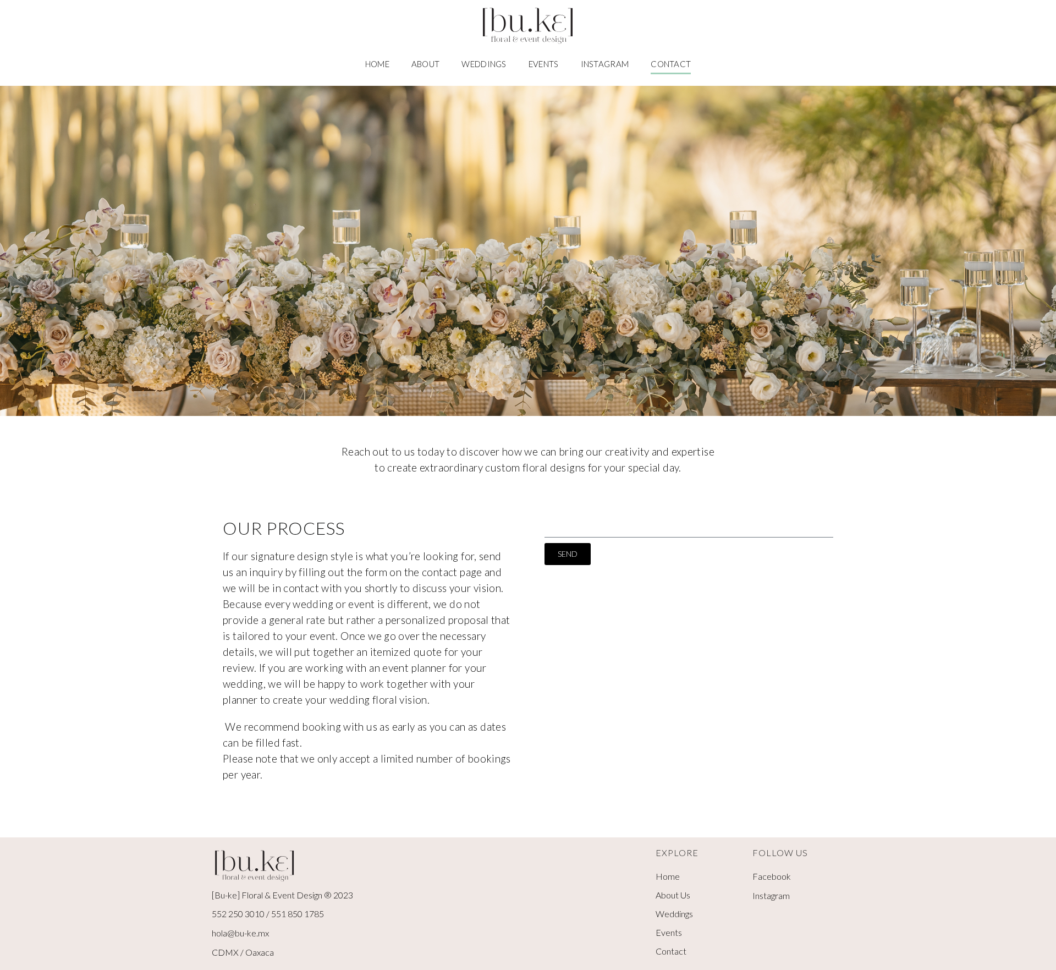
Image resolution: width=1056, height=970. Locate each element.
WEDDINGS (483, 64)
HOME (377, 64)
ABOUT (425, 64)
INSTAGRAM (605, 64)
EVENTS (544, 64)
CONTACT (671, 64)
